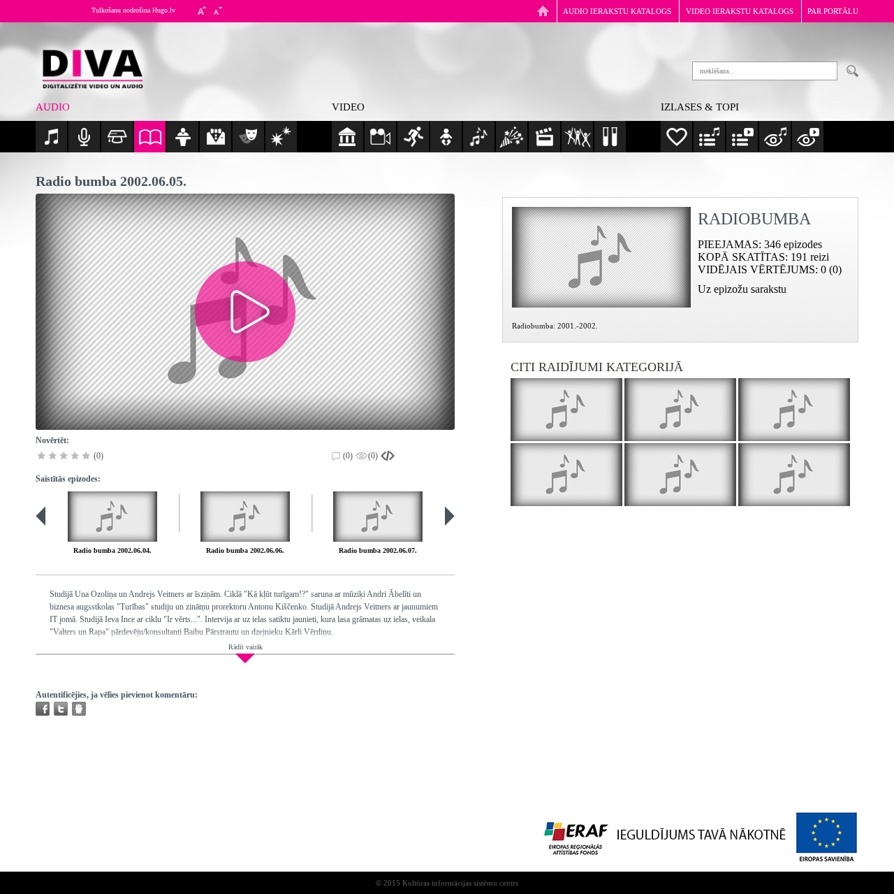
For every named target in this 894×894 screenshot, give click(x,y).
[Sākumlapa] (543, 11)
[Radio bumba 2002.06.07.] (378, 516)
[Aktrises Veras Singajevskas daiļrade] (680, 474)
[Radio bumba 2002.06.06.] (245, 516)
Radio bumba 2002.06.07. (378, 550)
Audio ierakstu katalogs (617, 11)
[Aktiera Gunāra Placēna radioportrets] (680, 409)
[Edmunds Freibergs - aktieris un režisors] (794, 474)
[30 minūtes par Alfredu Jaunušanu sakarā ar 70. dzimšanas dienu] (566, 409)
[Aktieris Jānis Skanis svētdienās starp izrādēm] (794, 409)
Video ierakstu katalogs (739, 11)
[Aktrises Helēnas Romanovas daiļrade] (566, 474)
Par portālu (832, 11)
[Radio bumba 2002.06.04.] (112, 516)
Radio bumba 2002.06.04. (112, 550)
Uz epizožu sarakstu (742, 289)
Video (348, 107)
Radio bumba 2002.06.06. (245, 550)
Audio (53, 107)
